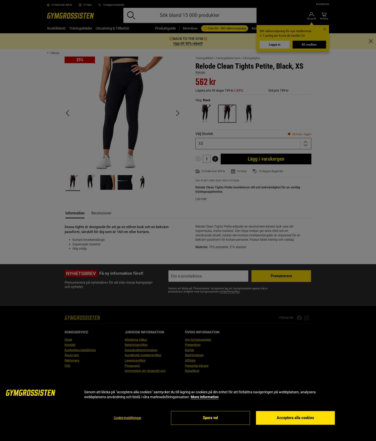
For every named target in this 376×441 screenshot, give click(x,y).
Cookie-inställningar (127, 418)
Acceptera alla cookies (295, 417)
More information (205, 397)
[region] (188, 407)
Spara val (210, 417)
